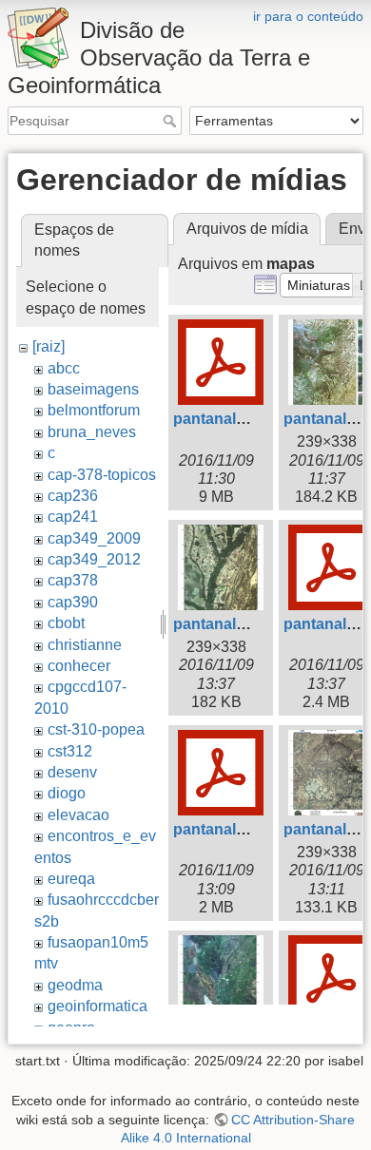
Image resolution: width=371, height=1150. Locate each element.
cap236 (73, 496)
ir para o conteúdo (308, 16)
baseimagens (93, 389)
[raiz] (48, 346)
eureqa (71, 879)
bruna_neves (92, 432)
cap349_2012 (94, 559)
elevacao (78, 815)
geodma (75, 985)
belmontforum (94, 410)
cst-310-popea (96, 729)
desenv (72, 772)
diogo (67, 793)
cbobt (66, 623)
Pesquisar (172, 120)
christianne (85, 645)
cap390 (73, 602)
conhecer (79, 666)
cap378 (73, 580)
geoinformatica (97, 1006)
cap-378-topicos (102, 475)
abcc (64, 368)
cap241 (73, 516)
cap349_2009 (94, 538)
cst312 (70, 751)
